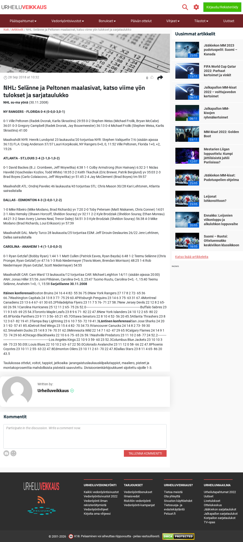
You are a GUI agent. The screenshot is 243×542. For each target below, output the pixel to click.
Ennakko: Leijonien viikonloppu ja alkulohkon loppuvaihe (221, 220)
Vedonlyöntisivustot (66, 21)
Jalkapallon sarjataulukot (221, 513)
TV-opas (209, 522)
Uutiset (228, 21)
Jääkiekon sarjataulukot (220, 509)
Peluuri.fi (170, 513)
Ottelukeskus (213, 505)
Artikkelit (17, 29)
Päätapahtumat (22, 21)
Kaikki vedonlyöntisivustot (101, 492)
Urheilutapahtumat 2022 (220, 492)
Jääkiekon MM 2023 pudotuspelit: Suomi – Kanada (220, 49)
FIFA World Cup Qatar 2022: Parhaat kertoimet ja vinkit (220, 71)
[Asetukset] (196, 7)
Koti (6, 29)
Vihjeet (172, 21)
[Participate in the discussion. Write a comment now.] (85, 436)
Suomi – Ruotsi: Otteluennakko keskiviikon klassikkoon (221, 240)
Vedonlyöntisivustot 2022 (100, 496)
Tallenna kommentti (145, 453)
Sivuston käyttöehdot (178, 501)
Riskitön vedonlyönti (137, 501)
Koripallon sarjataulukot (219, 518)
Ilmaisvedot (132, 496)
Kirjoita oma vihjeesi (97, 513)
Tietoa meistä (173, 492)
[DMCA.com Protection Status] (178, 536)
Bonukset (106, 21)
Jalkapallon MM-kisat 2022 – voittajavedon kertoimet (220, 92)
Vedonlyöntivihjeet (96, 509)
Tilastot (200, 21)
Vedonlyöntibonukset (138, 492)
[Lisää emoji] (13, 453)
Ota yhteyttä (172, 496)
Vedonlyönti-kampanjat (139, 505)
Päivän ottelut (141, 21)
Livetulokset (212, 501)
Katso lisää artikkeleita (191, 257)
